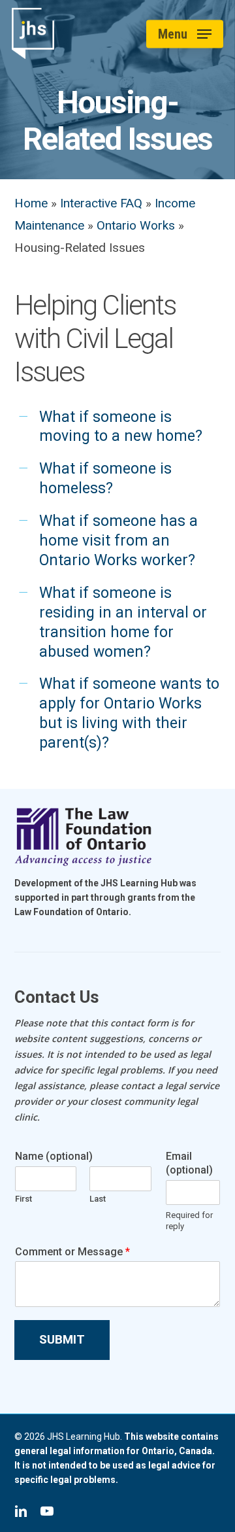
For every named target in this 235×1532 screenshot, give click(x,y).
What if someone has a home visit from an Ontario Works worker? (118, 540)
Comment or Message (72, 1251)
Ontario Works (136, 225)
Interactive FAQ (101, 203)
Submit (62, 1339)
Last (97, 1199)
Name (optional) (54, 1156)
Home (31, 203)
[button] (184, 34)
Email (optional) (189, 1163)
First (23, 1199)
